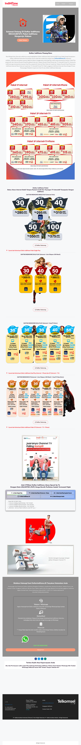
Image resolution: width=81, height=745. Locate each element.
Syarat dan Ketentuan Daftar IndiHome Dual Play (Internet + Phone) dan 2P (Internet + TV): (34, 373)
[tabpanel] (40, 505)
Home (57, 3)
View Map (27, 709)
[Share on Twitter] (39, 659)
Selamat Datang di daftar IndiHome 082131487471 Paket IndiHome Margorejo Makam (23, 34)
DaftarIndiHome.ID (60, 58)
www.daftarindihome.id (48, 703)
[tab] (17, 493)
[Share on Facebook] (35, 659)
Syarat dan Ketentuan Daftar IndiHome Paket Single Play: (24, 250)
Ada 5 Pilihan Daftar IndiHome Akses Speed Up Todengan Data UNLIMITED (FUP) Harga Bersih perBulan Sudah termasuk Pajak (40, 486)
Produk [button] (63, 3)
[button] (40, 250)
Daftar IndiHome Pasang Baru (40, 53)
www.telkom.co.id (8, 704)
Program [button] (71, 3)
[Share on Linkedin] (42, 659)
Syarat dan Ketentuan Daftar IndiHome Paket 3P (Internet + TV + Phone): (29, 427)
